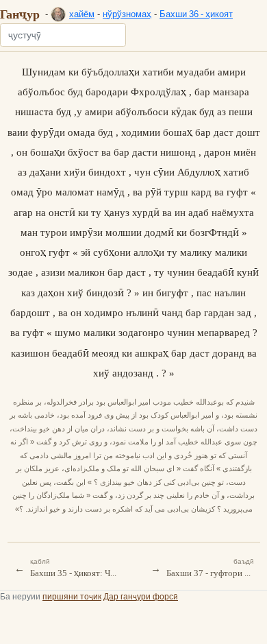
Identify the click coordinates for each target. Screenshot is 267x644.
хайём (81, 14)
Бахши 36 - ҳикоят (196, 14)
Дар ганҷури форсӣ (140, 596)
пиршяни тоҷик (71, 596)
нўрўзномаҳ (127, 14)
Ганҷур (20, 13)
